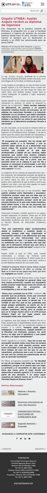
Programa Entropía (10, 90)
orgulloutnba (38, 50)
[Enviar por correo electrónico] (29, 438)
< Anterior (6, 449)
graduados (29, 50)
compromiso (5, 50)
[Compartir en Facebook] (16, 438)
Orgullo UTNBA (15, 48)
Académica (36, 46)
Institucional (5, 48)
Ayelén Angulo (16, 76)
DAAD (5, 225)
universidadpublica (7, 52)
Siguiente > (40, 449)
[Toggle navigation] (42, 4)
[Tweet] (21, 438)
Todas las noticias (28, 48)
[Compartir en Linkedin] (25, 438)
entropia (22, 50)
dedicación (14, 50)
